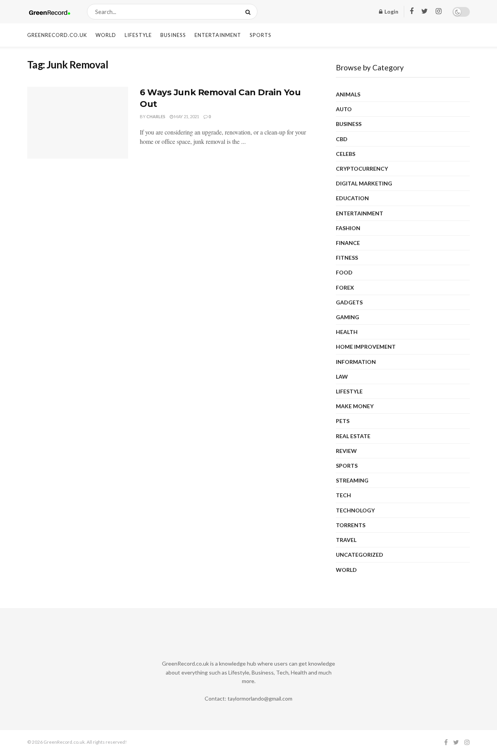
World (106, 35)
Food (344, 272)
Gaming (347, 317)
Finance (348, 242)
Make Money (355, 406)
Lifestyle (138, 35)
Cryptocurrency (362, 168)
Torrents (350, 525)
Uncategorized (359, 554)
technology (355, 510)
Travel (346, 540)
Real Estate (353, 436)
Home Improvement (366, 346)
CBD (342, 139)
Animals (348, 94)
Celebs (345, 153)
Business (173, 35)
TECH (343, 495)
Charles (155, 116)
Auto (344, 109)
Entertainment (218, 35)
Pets (342, 421)
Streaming (352, 480)
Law (342, 376)
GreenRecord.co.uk (57, 35)
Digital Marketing (364, 183)
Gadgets (349, 302)
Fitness (347, 257)
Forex (345, 287)
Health (347, 332)
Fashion (348, 228)
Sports (260, 35)
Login (390, 11)
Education (352, 198)
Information (356, 361)
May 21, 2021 (186, 116)
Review (346, 450)
